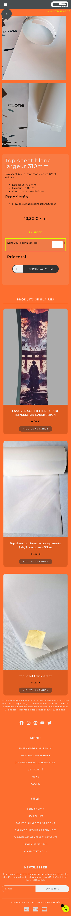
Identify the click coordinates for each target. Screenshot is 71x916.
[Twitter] (49, 723)
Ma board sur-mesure (35, 756)
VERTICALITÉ (35, 770)
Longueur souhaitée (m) (22, 243)
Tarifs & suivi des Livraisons (35, 823)
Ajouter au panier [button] (35, 429)
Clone (35, 784)
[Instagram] (29, 723)
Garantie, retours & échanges (35, 830)
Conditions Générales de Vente (36, 837)
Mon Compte (35, 809)
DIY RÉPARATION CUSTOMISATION (35, 763)
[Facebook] (21, 723)
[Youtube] (42, 723)
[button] (5, 4)
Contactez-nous (35, 852)
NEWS (35, 777)
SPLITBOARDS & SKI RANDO (35, 749)
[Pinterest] (35, 723)
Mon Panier (35, 816)
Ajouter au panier (41, 269)
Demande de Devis (35, 844)
